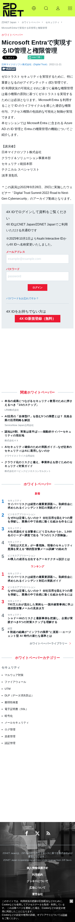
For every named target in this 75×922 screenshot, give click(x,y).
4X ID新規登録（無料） (37, 318)
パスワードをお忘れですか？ (22, 298)
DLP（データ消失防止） (19, 695)
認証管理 (10, 743)
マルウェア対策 (14, 674)
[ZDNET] (13, 8)
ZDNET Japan (9, 22)
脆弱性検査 (11, 702)
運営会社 (37, 894)
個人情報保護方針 (37, 867)
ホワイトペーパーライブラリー (48, 643)
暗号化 (9, 715)
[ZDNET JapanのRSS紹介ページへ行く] (48, 833)
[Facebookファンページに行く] (27, 833)
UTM (8, 688)
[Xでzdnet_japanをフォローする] (37, 833)
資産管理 (10, 736)
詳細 (64, 915)
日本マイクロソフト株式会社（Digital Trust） (25, 64)
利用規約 (37, 874)
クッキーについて (37, 881)
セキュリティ (52, 22)
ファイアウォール (15, 681)
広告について (37, 887)
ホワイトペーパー (31, 22)
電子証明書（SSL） (16, 709)
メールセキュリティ (17, 722)
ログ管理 (10, 729)
